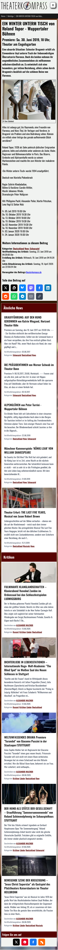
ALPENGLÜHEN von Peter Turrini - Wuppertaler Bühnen (22, 407)
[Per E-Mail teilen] (31, 296)
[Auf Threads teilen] (14, 287)
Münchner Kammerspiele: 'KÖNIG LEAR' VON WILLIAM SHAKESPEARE (28, 450)
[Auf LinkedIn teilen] (47, 287)
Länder (29, 632)
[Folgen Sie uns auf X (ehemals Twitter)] (16, 942)
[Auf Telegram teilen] (22, 296)
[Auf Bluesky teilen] (22, 287)
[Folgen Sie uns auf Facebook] (33, 942)
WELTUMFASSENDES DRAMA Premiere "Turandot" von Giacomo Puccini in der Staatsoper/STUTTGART (25, 741)
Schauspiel (34, 248)
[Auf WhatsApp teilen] (14, 296)
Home (3, 16)
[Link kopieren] (39, 296)
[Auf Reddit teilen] (5, 296)
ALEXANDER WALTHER (24, 625)
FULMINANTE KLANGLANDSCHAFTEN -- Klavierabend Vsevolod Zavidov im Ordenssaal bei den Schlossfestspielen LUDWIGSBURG (25, 593)
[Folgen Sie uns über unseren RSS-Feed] (41, 942)
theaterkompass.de (34, 272)
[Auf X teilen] (5, 287)
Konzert (16, 632)
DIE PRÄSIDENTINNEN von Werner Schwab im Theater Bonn (29, 367)
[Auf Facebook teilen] (39, 287)
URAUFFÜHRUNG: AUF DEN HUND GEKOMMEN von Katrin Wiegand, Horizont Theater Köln (27, 321)
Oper (38, 778)
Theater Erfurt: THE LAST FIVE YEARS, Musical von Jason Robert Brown (25, 514)
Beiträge (11, 16)
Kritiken (22, 632)
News (27, 248)
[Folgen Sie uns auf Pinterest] (24, 942)
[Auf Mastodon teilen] (31, 287)
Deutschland (18, 248)
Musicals (26, 546)
